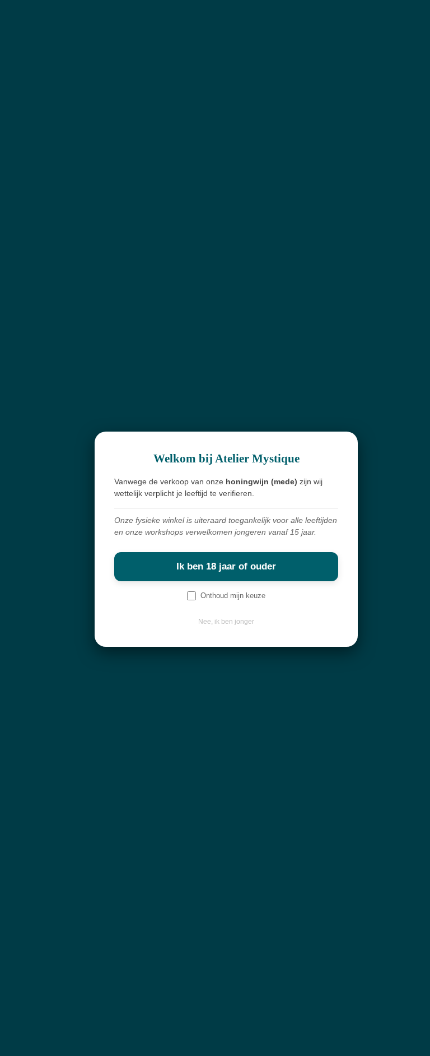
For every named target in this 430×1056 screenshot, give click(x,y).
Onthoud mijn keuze (232, 595)
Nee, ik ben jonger (226, 622)
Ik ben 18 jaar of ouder (226, 566)
